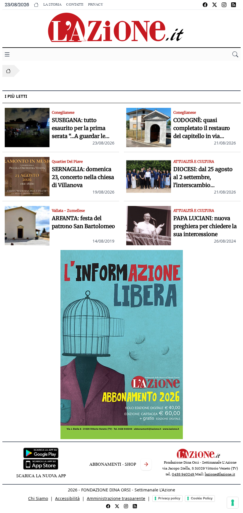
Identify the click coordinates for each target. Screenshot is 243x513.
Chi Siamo (38, 498)
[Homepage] (8, 71)
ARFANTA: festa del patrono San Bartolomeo (83, 222)
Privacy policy (169, 498)
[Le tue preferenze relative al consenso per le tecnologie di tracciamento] (232, 502)
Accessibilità (67, 498)
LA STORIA (52, 4)
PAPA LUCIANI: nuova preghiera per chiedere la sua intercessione (205, 226)
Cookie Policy (201, 498)
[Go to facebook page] (205, 4)
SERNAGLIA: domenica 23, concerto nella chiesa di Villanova (83, 177)
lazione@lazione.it (220, 474)
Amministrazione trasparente (116, 498)
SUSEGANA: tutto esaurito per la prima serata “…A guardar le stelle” (78, 128)
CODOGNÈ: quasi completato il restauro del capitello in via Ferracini (201, 128)
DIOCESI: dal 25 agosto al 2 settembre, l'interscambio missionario (203, 177)
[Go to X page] (214, 4)
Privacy (95, 4)
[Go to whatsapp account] (233, 4)
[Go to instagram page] (224, 4)
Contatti (74, 4)
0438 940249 (183, 474)
